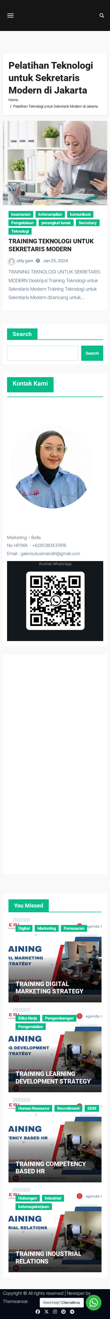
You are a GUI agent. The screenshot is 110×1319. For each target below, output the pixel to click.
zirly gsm (25, 260)
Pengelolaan (22, 222)
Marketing (47, 928)
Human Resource (33, 1108)
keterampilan (50, 214)
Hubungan (27, 1198)
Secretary (88, 222)
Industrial (53, 1198)
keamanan (20, 214)
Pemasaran (74, 928)
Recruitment (68, 1108)
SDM (91, 1108)
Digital (24, 928)
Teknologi (20, 231)
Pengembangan (59, 1018)
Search (22, 334)
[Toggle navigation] (10, 15)
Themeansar (15, 1301)
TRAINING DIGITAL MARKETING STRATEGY (49, 987)
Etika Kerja (27, 1018)
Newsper (76, 1293)
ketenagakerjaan (33, 1206)
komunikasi (80, 214)
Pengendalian (30, 1026)
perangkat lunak (56, 222)
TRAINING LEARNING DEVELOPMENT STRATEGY (53, 1077)
